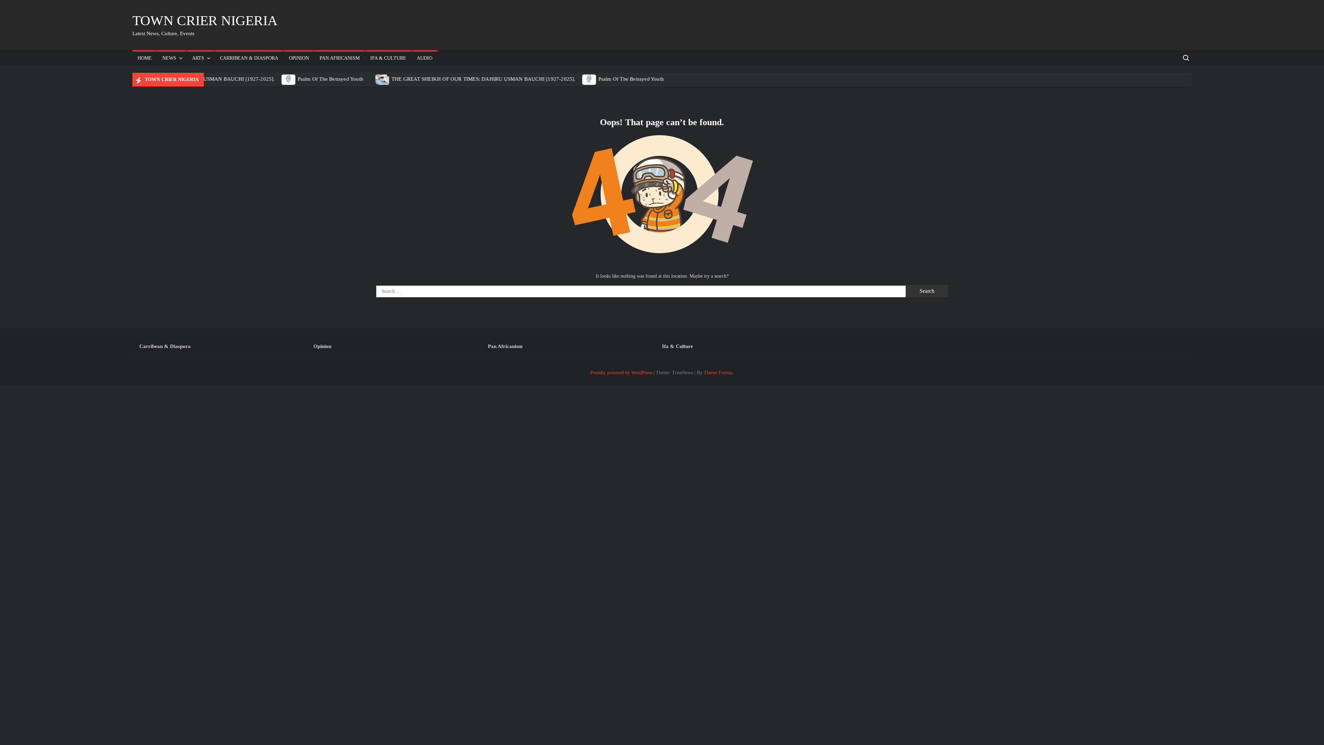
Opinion (299, 58)
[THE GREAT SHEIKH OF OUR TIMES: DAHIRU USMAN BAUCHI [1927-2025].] (376, 79)
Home (145, 58)
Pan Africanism (340, 58)
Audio (424, 58)
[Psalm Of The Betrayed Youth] (282, 79)
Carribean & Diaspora (249, 58)
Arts (198, 58)
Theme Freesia (718, 372)
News (169, 58)
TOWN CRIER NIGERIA (205, 20)
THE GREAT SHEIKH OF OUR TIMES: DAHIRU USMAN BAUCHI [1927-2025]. (477, 79)
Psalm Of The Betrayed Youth (324, 79)
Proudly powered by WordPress (621, 372)
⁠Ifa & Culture (388, 58)
